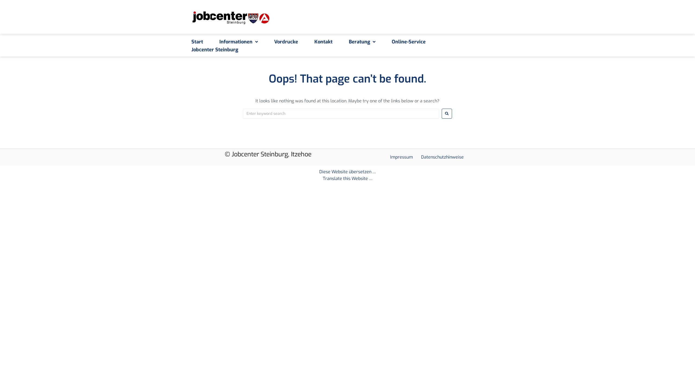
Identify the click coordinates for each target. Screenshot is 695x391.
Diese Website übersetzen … (347, 172)
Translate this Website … (347, 178)
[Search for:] (341, 114)
